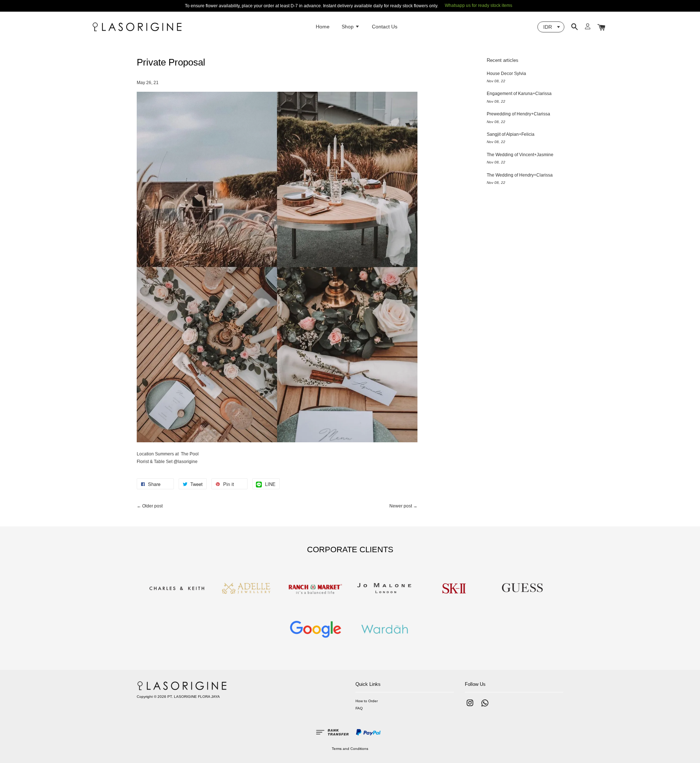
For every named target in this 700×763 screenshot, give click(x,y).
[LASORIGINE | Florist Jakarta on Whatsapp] (485, 707)
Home (323, 26)
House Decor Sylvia (506, 73)
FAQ (359, 708)
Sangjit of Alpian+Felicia (510, 134)
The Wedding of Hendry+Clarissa (520, 175)
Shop (348, 26)
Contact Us (384, 26)
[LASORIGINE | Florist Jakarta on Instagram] (470, 707)
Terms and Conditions (350, 749)
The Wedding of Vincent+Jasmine (520, 154)
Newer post (400, 506)
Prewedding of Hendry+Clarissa (518, 113)
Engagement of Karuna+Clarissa (519, 93)
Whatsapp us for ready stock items (478, 5)
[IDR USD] (550, 26)
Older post (152, 506)
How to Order (366, 701)
